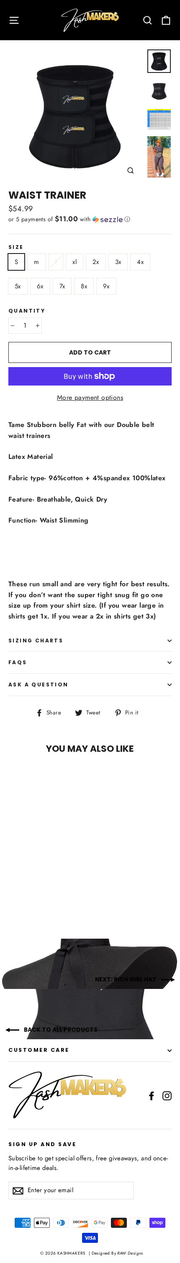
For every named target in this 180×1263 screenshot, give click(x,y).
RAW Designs (129, 1253)
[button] (90, 219)
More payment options (90, 397)
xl (74, 262)
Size (16, 247)
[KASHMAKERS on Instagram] (167, 1095)
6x (40, 286)
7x (62, 286)
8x (84, 286)
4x (140, 262)
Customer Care (38, 1049)
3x (118, 262)
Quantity (26, 310)
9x (106, 286)
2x (96, 262)
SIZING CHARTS (35, 640)
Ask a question (38, 684)
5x (18, 286)
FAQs (17, 662)
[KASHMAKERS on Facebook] (151, 1095)
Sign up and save (42, 1144)
